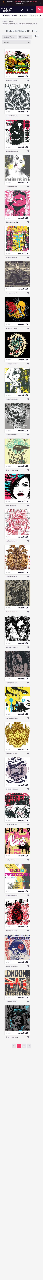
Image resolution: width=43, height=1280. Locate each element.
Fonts (24, 15)
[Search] (29, 41)
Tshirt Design (11, 15)
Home (5, 21)
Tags (11, 21)
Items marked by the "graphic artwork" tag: (20, 24)
